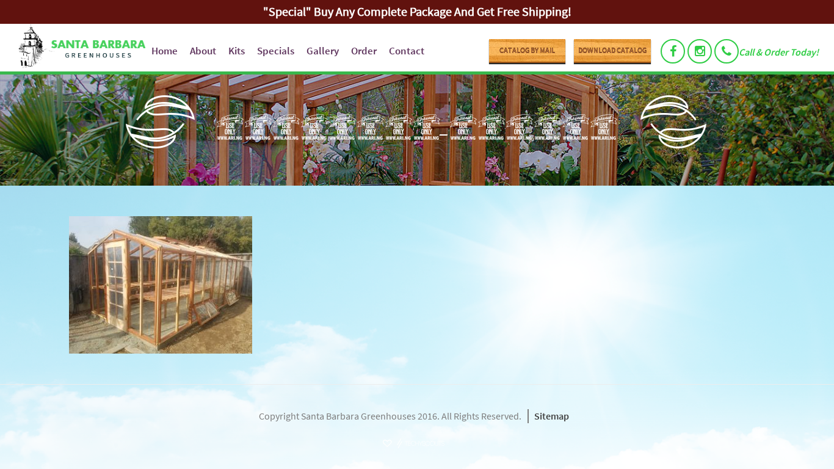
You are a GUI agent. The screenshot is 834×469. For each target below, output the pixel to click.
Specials (275, 50)
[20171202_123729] (417, 285)
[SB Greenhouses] (77, 48)
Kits (236, 50)
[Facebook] (673, 51)
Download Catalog (612, 50)
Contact (406, 50)
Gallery (322, 50)
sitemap (551, 416)
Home (164, 50)
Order (364, 50)
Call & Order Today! (779, 52)
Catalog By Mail (527, 50)
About (203, 50)
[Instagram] (699, 51)
